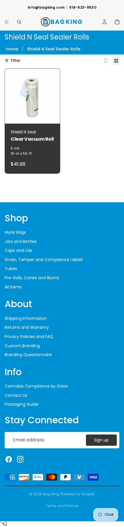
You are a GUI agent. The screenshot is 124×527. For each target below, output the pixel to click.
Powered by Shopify (78, 494)
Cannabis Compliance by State (36, 386)
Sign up (101, 440)
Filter (15, 60)
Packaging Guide (21, 404)
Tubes (11, 268)
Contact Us (16, 395)
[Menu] (6, 22)
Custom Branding (22, 346)
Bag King (51, 494)
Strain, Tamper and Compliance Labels (44, 259)
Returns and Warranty (27, 327)
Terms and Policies (62, 505)
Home (12, 49)
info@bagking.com (46, 7)
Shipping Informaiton (26, 318)
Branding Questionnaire (28, 355)
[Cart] (117, 22)
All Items (13, 287)
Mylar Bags (15, 232)
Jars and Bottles (21, 241)
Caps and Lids (18, 250)
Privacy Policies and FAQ (29, 336)
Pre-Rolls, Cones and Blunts (32, 278)
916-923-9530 (82, 7)
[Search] (19, 22)
